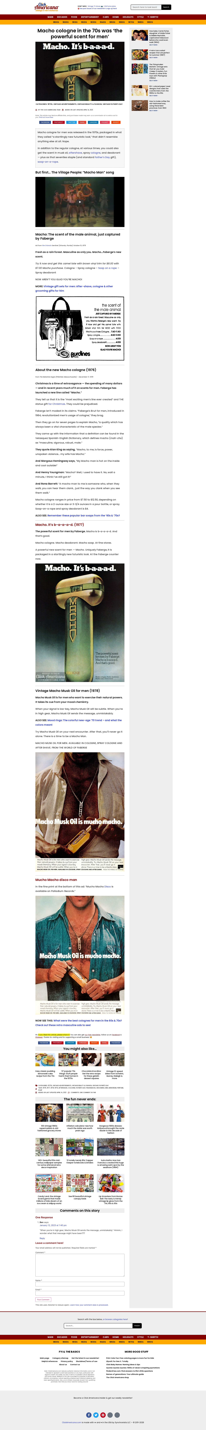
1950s (112, 22)
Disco (107, 886)
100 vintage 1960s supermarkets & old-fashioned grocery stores (49, 1128)
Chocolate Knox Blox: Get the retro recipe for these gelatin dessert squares (91, 1075)
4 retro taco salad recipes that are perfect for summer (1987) (159, 52)
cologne (96, 152)
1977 (48, 1088)
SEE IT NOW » (153, 45)
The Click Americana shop (117, 1377)
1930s (93, 22)
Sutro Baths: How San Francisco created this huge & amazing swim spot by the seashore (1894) (110, 1164)
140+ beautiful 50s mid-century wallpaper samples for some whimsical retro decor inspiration (49, 1164)
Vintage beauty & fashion (89, 104)
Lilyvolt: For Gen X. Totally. (117, 1361)
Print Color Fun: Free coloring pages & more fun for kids (130, 1358)
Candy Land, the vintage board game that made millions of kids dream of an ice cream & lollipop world (49, 1200)
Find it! (137, 1325)
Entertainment (90, 17)
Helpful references (50, 1361)
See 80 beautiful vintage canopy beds (80, 1197)
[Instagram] (110, 1415)
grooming (100, 1088)
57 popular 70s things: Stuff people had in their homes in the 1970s (68, 1075)
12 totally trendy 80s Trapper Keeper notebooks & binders (80, 1161)
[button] (45, 122)
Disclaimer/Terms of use (86, 1361)
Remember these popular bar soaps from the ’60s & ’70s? (84, 515)
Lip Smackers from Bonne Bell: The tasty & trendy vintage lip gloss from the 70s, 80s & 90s (111, 1200)
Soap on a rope (107, 268)
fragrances (91, 1088)
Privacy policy (67, 1361)
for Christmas (56, 404)
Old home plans (110, 6)
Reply (42, 1238)
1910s (75, 22)
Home (116, 17)
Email (38, 1290)
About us (63, 1364)
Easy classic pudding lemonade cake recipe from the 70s (45, 1073)
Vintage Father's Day (113, 104)
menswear (113, 1088)
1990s (150, 22)
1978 (52, 1088)
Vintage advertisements (64, 104)
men (106, 1088)
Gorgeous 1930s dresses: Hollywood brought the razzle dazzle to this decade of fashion (110, 1129)
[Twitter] (96, 1415)
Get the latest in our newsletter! (85, 1358)
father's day (81, 1088)
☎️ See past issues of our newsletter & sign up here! (97, 9)
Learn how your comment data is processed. (89, 1305)
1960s (122, 22)
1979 (56, 1088)
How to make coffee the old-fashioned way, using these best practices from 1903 (159, 104)
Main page (44, 1358)
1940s (103, 22)
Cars (106, 17)
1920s (84, 22)
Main (50, 17)
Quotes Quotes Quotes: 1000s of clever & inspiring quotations (133, 1368)
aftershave (75, 152)
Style (140, 17)
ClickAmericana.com (71, 1422)
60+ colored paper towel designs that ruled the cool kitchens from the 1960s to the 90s (159, 89)
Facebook (116, 1035)
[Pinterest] (103, 1415)
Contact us (75, 1364)
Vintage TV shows (94, 6)
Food (74, 17)
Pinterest (39, 1037)
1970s (131, 22)
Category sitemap (60, 1358)
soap (40, 1090)
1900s (66, 22)
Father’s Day (102, 157)
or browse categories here (115, 1319)
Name (38, 1280)
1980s (141, 22)
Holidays (128, 17)
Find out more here (46, 117)
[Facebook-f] (89, 1415)
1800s (56, 22)
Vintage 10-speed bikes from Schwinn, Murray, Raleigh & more (114, 1075)
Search (166, 7)
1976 (44, 1088)
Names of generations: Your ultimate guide (125, 1374)
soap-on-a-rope (48, 161)
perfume (120, 1088)
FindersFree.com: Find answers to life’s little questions (129, 1371)
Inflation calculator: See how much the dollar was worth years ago (80, 1128)
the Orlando (47, 245)
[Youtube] (117, 1415)
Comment (40, 1252)
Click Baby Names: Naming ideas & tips (123, 1364)
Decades (62, 17)
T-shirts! (153, 17)
